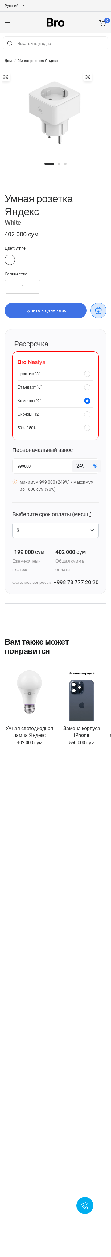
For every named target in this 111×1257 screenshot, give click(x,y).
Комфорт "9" (29, 400)
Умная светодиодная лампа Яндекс (29, 731)
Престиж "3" (29, 373)
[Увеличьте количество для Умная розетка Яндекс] (35, 286)
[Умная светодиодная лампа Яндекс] (29, 693)
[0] (101, 22)
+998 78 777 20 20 (76, 582)
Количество (16, 274)
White (10, 260)
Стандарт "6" (30, 387)
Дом (8, 61)
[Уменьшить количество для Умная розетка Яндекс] (10, 286)
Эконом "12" (29, 414)
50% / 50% (27, 427)
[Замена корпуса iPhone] (81, 693)
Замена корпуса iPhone (81, 731)
